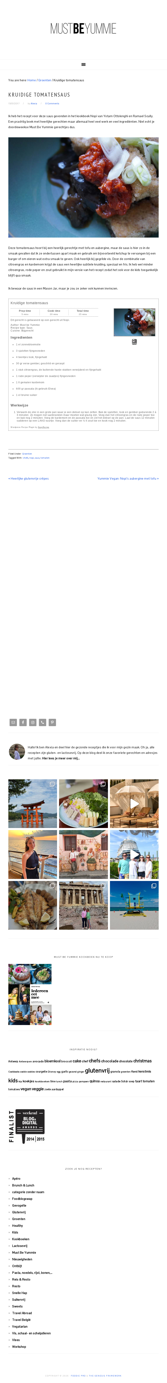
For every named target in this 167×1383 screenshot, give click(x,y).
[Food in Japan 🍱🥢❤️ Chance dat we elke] (83, 803)
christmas (142, 1061)
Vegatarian (19, 1326)
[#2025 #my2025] (134, 854)
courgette (41, 1071)
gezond (73, 1071)
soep (131, 1081)
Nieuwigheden (22, 1259)
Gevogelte (19, 1205)
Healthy (17, 1226)
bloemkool (53, 1061)
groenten (126, 1071)
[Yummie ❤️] (32, 905)
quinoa (95, 1081)
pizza (75, 1081)
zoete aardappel (54, 1089)
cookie (23, 1071)
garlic (64, 1071)
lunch (59, 1081)
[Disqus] (83, 545)
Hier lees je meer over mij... (61, 758)
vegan (26, 1088)
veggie (38, 1088)
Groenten (27, 453)
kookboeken (42, 1081)
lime (52, 1081)
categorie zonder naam (28, 1192)
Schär (124, 1081)
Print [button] (134, 343)
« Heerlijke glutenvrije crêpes (28, 478)
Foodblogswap (22, 1199)
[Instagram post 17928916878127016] (32, 803)
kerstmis (144, 1071)
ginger (80, 1071)
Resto (16, 1286)
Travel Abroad (22, 1313)
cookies (31, 1071)
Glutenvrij (19, 1212)
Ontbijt (17, 1266)
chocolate (126, 1061)
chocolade (110, 1061)
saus (37, 457)
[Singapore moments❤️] (83, 854)
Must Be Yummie (83, 28)
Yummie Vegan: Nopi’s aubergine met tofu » (128, 478)
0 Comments (52, 103)
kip (20, 1081)
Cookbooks (14, 1071)
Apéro (16, 1178)
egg (59, 1071)
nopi (31, 457)
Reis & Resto (21, 1279)
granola (115, 1071)
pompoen (84, 1081)
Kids (15, 1232)
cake (77, 1061)
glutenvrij (97, 1070)
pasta (67, 1081)
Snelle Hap (19, 1293)
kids (13, 1080)
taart (138, 1081)
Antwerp (13, 1061)
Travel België (21, 1320)
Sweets (17, 1306)
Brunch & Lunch (23, 1185)
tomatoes (14, 1089)
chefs (26, 457)
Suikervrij (18, 1300)
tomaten (45, 457)
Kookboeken (20, 1239)
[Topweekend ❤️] (83, 905)
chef (85, 1061)
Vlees (16, 1340)
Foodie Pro (78, 1376)
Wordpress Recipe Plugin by (30, 427)
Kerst (134, 1071)
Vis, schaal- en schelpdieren (31, 1333)
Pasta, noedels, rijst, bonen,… (32, 1273)
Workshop (19, 1347)
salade (116, 1081)
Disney (52, 1071)
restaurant (105, 1081)
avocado (38, 1061)
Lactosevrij (19, 1246)
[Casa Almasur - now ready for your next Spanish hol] (134, 803)
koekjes (28, 1081)
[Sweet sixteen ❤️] (32, 854)
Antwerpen (25, 1061)
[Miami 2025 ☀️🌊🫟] (134, 905)
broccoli (66, 1061)
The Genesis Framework (105, 1376)
